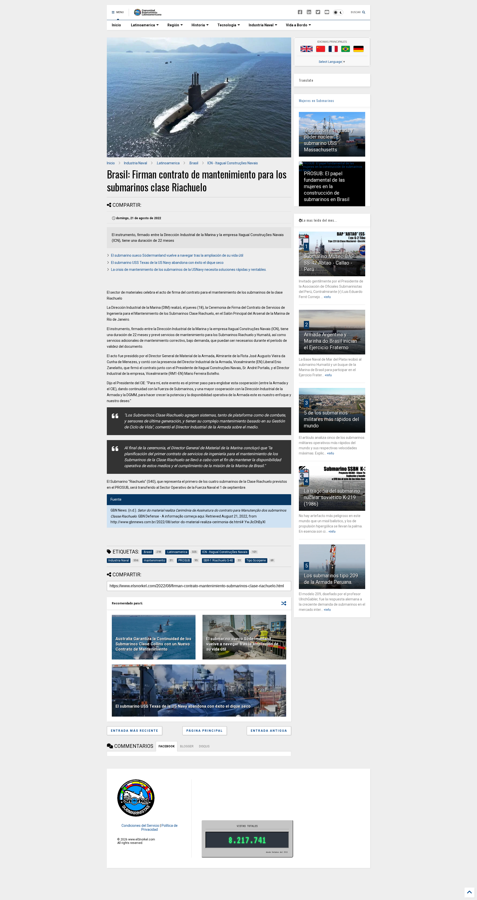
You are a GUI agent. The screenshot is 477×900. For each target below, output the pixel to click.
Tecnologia (226, 25)
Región (173, 25)
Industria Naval (261, 25)
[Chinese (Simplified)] (320, 49)
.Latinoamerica (168, 163)
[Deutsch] (358, 49)
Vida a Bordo (296, 25)
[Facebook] (300, 12)
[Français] (333, 49)
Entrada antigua (269, 730)
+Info (327, 297)
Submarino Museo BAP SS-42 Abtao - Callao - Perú (329, 262)
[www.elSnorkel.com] (149, 14)
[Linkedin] (309, 12)
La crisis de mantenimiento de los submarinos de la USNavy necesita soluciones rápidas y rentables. (189, 270)
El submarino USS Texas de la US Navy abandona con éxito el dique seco (167, 263)
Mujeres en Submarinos (316, 100)
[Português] (345, 49)
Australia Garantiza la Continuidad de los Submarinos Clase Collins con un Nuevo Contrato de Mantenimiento (153, 644)
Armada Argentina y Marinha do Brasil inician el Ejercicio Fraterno (330, 341)
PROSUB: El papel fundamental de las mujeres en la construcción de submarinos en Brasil (326, 186)
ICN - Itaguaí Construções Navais (232, 163)
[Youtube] (327, 12)
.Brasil (193, 163)
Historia (198, 25)
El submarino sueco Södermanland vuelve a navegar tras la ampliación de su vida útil (177, 255)
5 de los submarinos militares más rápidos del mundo (331, 419)
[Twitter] (318, 12)
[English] (306, 49)
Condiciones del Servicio (140, 826)
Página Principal (204, 730)
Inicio (116, 25)
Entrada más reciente (134, 730)
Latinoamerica (143, 25)
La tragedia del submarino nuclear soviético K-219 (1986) (332, 497)
